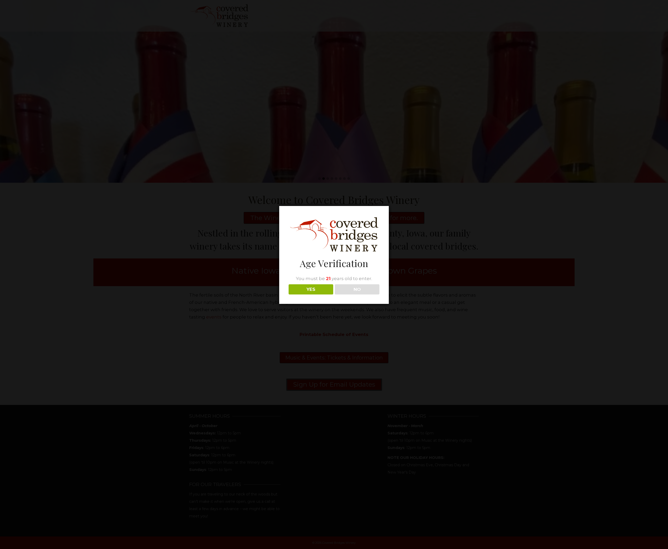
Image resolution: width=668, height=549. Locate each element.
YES (311, 289)
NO (357, 289)
